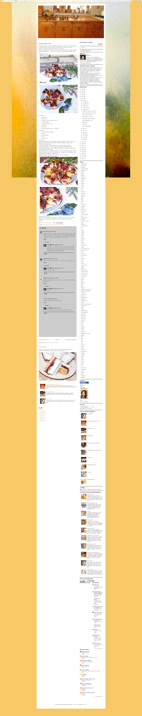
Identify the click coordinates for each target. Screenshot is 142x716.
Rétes (82, 338)
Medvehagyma (84, 297)
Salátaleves (83, 689)
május (84, 132)
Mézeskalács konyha (97, 636)
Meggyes (83, 299)
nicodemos (75, 704)
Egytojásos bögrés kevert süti (52, 384)
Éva (44, 231)
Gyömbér (83, 219)
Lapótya (89, 511)
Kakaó (52, 224)
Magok (82, 279)
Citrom (82, 185)
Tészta (82, 362)
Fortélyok (83, 206)
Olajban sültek (84, 310)
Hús (82, 227)
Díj (81, 190)
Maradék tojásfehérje (85, 291)
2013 (82, 153)
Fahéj (82, 201)
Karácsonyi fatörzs (97, 626)
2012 (82, 155)
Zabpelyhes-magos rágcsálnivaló (94, 450)
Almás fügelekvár (91, 528)
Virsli (82, 374)
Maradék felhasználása (86, 289)
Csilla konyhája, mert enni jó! (88, 678)
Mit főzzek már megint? (86, 304)
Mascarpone (83, 294)
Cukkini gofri (83, 675)
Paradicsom (83, 318)
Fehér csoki (83, 204)
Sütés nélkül (42, 420)
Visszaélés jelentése (85, 50)
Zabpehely (83, 375)
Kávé (82, 240)
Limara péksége (85, 669)
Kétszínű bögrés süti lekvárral (93, 443)
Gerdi (48, 244)
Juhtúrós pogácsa (85, 666)
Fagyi (82, 199)
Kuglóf (82, 268)
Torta (82, 364)
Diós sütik (83, 191)
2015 (82, 149)
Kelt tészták (42, 410)
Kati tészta (89, 457)
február (84, 137)
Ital (81, 229)
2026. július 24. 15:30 (52, 298)
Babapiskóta (83, 170)
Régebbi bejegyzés (71, 339)
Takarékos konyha (85, 651)
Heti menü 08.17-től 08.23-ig (87, 661)
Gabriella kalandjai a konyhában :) (98, 607)
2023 (82, 94)
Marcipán (83, 292)
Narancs (83, 309)
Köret (82, 261)
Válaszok (47, 242)
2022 (82, 96)
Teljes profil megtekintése (85, 63)
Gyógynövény (84, 217)
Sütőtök (82, 353)
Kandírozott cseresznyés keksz (89, 111)
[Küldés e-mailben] (56, 223)
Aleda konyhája (84, 656)
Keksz (82, 242)
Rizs (82, 340)
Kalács (82, 235)
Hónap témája (84, 225)
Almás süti (83, 165)
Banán (82, 172)
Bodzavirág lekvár (91, 479)
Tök (82, 366)
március (84, 135)
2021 (82, 98)
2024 (82, 92)
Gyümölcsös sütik (47, 224)
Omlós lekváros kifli (91, 464)
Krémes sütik (43, 412)
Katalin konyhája (85, 665)
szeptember (85, 107)
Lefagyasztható (84, 271)
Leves (82, 278)
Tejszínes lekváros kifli (87, 114)
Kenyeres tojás (90, 494)
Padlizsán (83, 315)
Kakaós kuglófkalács (86, 126)
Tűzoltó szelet (42, 347)
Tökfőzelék (84, 124)
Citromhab (83, 674)
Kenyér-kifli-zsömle (85, 248)
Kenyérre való (84, 250)
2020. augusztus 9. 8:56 (52, 258)
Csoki (41, 409)
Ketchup (83, 253)
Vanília (82, 372)
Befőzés (83, 175)
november (85, 103)
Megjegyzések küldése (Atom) (51, 342)
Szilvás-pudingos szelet (87, 120)
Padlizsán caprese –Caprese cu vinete (89, 657)
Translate (90, 408)
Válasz (44, 239)
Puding (61, 224)
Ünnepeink (83, 369)
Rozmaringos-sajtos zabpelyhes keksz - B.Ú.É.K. (98, 614)
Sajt (82, 343)
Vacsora (83, 370)
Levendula (83, 276)
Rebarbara (83, 331)
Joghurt (82, 230)
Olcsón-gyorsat (84, 312)
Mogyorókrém (84, 305)
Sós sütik (42, 415)
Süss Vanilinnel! (97, 612)
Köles (82, 260)
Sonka (82, 348)
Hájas (82, 222)
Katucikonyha (97, 624)
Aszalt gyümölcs (84, 168)
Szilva (82, 356)
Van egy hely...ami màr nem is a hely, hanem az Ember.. (97, 639)
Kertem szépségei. (97, 595)
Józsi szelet (89, 519)
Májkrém (83, 282)
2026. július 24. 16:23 (56, 308)
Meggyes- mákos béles (86, 680)
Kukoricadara (84, 269)
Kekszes (83, 243)
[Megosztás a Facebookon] (60, 223)
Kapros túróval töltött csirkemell (89, 113)
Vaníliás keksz (85, 122)
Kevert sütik (57, 224)
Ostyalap (83, 313)
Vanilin (45, 278)
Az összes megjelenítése (98, 648)
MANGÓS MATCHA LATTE (86, 684)
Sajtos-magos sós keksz (87, 116)
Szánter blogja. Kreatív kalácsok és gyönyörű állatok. (98, 593)
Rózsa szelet (90, 435)
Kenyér (82, 247)
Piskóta (82, 320)
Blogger (85, 704)
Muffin (82, 307)
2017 (82, 145)
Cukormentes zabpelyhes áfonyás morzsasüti (90, 671)
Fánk (82, 203)
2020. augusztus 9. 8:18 (51, 231)
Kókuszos (83, 258)
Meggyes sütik (84, 300)
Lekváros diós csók (91, 544)
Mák (82, 284)
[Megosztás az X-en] (59, 223)
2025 (82, 91)
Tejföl (82, 357)
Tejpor (82, 359)
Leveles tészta (84, 274)
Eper (82, 198)
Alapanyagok (84, 164)
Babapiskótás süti (50, 391)
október (84, 105)
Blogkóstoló (83, 178)
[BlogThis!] (58, 223)
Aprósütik (42, 419)
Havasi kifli (89, 472)
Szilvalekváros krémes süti (93, 535)
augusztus (85, 109)
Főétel (82, 208)
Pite (82, 323)
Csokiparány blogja (97, 599)
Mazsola (83, 296)
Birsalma (83, 177)
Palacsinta (83, 317)
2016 (82, 147)
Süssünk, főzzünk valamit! (87, 687)
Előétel (82, 196)
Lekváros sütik (84, 273)
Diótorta (83, 693)
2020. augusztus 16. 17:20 (57, 268)
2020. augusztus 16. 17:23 (57, 288)
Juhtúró (82, 232)
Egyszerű (83, 194)
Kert (82, 252)
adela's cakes (97, 643)
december (85, 102)
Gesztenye (83, 211)
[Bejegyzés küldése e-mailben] (54, 222)
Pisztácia (83, 322)
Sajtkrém (83, 344)
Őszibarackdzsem (85, 652)
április (84, 134)
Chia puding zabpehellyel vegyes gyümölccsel (98, 587)
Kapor (82, 237)
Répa (82, 336)
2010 (82, 158)
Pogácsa (83, 327)
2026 (82, 89)
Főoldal (57, 339)
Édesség (83, 193)
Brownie (82, 183)
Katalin (45, 258)
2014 (82, 151)
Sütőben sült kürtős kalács (93, 552)
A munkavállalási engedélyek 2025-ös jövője (98, 602)
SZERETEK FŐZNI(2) (86, 660)
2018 (82, 143)
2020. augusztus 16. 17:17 (57, 244)
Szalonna (83, 354)
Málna (82, 286)
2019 (82, 142)
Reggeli (82, 335)
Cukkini (82, 186)
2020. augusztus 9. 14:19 (52, 278)
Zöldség (82, 377)
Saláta (82, 346)
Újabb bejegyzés (44, 339)
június (84, 130)
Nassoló (96, 629)
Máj (82, 281)
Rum (82, 341)
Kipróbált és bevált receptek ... (88, 692)
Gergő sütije (83, 209)
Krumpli (82, 266)
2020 (82, 100)
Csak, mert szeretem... (86, 683)
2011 (82, 156)
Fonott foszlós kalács (98, 608)
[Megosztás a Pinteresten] (62, 223)
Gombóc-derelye (84, 214)
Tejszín (82, 361)
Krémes (82, 263)
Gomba (82, 212)
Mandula (83, 287)
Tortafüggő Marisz (98, 619)
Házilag (82, 224)
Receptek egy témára (85, 333)
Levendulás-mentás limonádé (88, 118)
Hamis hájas (48, 399)
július (84, 128)
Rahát (82, 330)
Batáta (82, 173)
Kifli (82, 256)
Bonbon (82, 180)
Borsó (82, 181)
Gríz (82, 216)
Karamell (83, 238)
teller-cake (96, 584)
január (84, 139)
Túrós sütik (42, 417)
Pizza (82, 325)
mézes (82, 302)
